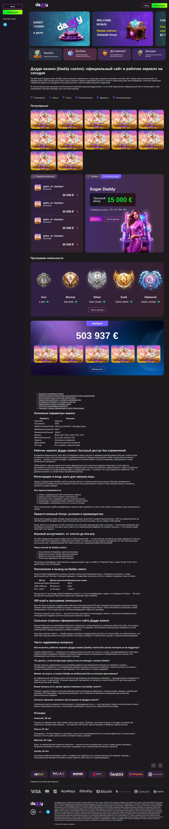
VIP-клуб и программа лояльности (53, 406)
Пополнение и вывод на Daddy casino (55, 404)
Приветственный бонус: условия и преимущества (60, 400)
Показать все (97, 369)
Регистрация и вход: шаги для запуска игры (57, 398)
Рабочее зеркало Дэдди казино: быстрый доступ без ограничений (67, 396)
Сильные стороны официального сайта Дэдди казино (61, 408)
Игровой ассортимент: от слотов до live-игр (57, 402)
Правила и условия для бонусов (44, 782)
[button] (32, 28)
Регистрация (12, 12)
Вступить (96, 219)
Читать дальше (113, 219)
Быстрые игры (9, 19)
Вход (13, 6)
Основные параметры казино (51, 394)
